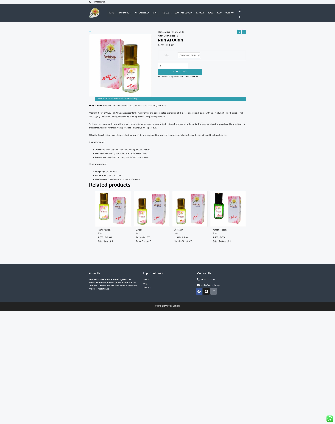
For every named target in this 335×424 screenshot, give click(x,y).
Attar (167, 32)
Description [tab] (102, 99)
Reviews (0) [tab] (133, 99)
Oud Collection (171, 36)
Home (161, 32)
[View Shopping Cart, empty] (239, 11)
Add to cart (180, 72)
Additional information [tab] (117, 99)
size (167, 55)
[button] (130, 13)
